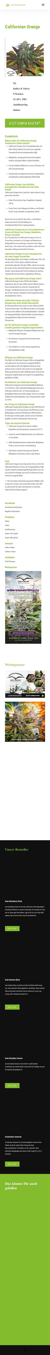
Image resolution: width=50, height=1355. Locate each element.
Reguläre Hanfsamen (12, 511)
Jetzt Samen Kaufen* (25, 123)
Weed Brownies (15, 1269)
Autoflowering (10, 529)
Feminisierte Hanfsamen (13, 507)
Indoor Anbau (10, 547)
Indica (7, 525)
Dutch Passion (10, 561)
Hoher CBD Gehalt (11, 538)
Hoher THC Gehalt (11, 534)
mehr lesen (15, 1234)
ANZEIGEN (12, 928)
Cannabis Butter (15, 1318)
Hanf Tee (11, 1221)
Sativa (7, 521)
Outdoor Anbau (10, 552)
